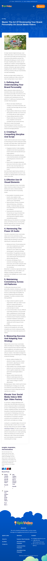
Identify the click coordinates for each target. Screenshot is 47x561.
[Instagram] (10, 469)
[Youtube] (8, 469)
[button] (33, 6)
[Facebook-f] (3, 469)
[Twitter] (5, 469)
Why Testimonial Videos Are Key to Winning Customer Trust (15, 479)
